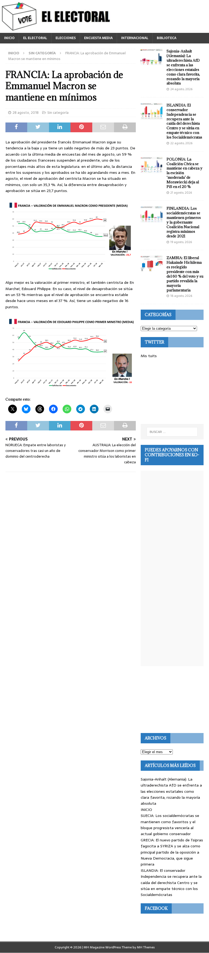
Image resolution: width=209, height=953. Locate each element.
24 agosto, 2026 (181, 89)
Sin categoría (58, 112)
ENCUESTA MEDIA (98, 38)
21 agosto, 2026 (181, 192)
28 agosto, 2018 (26, 112)
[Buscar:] (172, 431)
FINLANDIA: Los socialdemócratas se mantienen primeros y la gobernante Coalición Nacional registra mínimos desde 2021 (184, 222)
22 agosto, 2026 (181, 143)
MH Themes (146, 947)
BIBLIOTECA (166, 38)
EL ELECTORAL (35, 38)
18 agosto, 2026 (181, 295)
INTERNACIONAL (134, 38)
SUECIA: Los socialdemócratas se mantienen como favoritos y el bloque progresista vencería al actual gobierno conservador (170, 825)
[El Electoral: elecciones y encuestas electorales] (57, 30)
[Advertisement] (172, 391)
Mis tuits (149, 356)
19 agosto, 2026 (181, 242)
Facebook (156, 908)
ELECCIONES (66, 38)
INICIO (9, 38)
